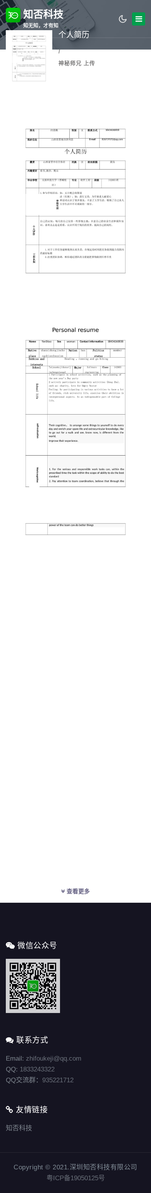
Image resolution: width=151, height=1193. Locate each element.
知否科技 (42, 18)
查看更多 (77, 891)
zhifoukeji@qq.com (53, 1058)
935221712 (58, 1080)
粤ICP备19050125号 (75, 1178)
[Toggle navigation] (138, 19)
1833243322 (37, 1069)
